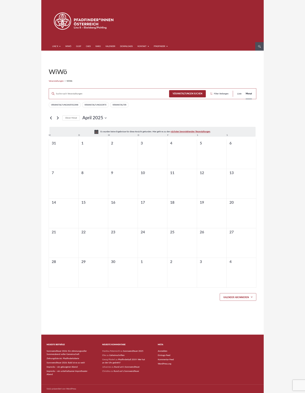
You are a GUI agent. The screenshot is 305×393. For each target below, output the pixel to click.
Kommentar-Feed (166, 359)
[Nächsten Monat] (58, 118)
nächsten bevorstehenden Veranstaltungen (190, 132)
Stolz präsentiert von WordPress (61, 389)
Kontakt (141, 46)
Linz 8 (55, 46)
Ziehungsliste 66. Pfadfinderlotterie (63, 358)
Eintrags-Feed (164, 355)
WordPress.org (164, 364)
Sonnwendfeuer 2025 (133, 351)
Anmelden (162, 351)
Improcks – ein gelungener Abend (62, 367)
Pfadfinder (159, 46)
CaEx (88, 46)
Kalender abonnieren (236, 297)
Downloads (126, 46)
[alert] (152, 132)
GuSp (78, 46)
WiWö (68, 46)
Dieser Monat (71, 118)
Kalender (110, 46)
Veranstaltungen (56, 81)
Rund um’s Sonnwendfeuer (127, 367)
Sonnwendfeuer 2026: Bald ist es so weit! (66, 363)
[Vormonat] (51, 118)
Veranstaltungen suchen (187, 94)
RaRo (98, 46)
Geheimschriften (117, 355)
